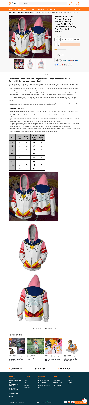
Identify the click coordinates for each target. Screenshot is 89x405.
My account (55, 378)
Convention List (27, 387)
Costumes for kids (57, 385)
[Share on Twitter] (60, 64)
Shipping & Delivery (42, 383)
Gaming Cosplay (56, 383)
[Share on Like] (56, 64)
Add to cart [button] (35, 364)
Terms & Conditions (28, 383)
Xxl (75, 39)
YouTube (70, 383)
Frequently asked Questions (44, 380)
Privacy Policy (27, 385)
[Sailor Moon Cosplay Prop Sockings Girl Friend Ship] (35, 346)
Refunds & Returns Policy (43, 385)
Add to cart (70, 44)
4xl (56, 39)
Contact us (26, 380)
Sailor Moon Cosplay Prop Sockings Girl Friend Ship (35, 357)
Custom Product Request (43, 389)
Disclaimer (26, 389)
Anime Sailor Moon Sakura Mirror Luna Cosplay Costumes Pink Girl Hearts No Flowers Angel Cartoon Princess (52, 358)
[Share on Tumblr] (69, 64)
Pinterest (70, 380)
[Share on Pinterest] (62, 64)
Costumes (14, 12)
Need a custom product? (81, 402)
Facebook (70, 378)
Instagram (70, 382)
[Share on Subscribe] (67, 64)
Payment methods (42, 382)
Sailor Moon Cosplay (28, 12)
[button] (49, 37)
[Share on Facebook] (58, 64)
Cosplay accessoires (57, 382)
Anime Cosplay (20, 12)
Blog (39, 387)
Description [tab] (38, 74)
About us (25, 378)
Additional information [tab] (48, 74)
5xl (59, 39)
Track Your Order (42, 378)
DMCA (25, 382)
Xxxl (78, 39)
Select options (17, 364)
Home (10, 12)
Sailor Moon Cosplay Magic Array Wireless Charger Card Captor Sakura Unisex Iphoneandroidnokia (16, 358)
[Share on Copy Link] (71, 64)
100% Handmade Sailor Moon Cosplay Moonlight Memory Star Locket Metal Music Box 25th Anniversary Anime (71, 358)
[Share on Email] (64, 64)
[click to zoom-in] (30, 36)
